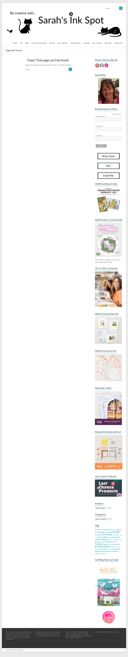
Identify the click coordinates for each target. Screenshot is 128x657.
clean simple (115, 535)
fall (96, 539)
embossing (116, 537)
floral (99, 539)
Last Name (99, 135)
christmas (107, 534)
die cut (101, 537)
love (111, 544)
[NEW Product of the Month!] (108, 224)
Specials (52, 43)
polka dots (116, 544)
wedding (103, 553)
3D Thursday (116, 530)
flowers (111, 539)
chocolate (98, 535)
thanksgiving (115, 549)
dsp (105, 537)
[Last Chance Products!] (108, 480)
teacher (104, 549)
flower (105, 539)
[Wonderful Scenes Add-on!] (108, 436)
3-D (96, 529)
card (110, 532)
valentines (98, 553)
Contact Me (118, 43)
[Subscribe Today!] (108, 392)
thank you (99, 551)
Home (15, 43)
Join (21, 43)
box (106, 532)
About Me (108, 43)
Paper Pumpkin (75, 43)
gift (96, 542)
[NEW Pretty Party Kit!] (108, 355)
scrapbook (118, 547)
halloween (109, 542)
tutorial (115, 551)
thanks (109, 549)
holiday (98, 544)
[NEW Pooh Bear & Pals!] (108, 188)
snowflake (97, 549)
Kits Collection (63, 43)
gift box (100, 542)
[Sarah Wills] (108, 91)
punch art (112, 547)
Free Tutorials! (97, 43)
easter (109, 537)
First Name (99, 126)
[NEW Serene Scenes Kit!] (108, 318)
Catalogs (86, 43)
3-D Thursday (104, 530)
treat (106, 551)
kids (109, 544)
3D (111, 530)
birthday (101, 532)
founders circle (117, 539)
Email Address (101, 116)
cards (116, 532)
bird (96, 532)
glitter (103, 542)
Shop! (27, 43)
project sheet (102, 546)
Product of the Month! (39, 43)
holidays (105, 544)
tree (110, 551)
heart (115, 542)
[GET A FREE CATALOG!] (108, 272)
